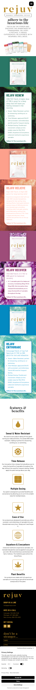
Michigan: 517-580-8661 (11, 615)
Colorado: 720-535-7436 (11, 613)
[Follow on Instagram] (8, 626)
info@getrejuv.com (10, 605)
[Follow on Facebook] (5, 626)
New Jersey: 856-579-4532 (12, 617)
